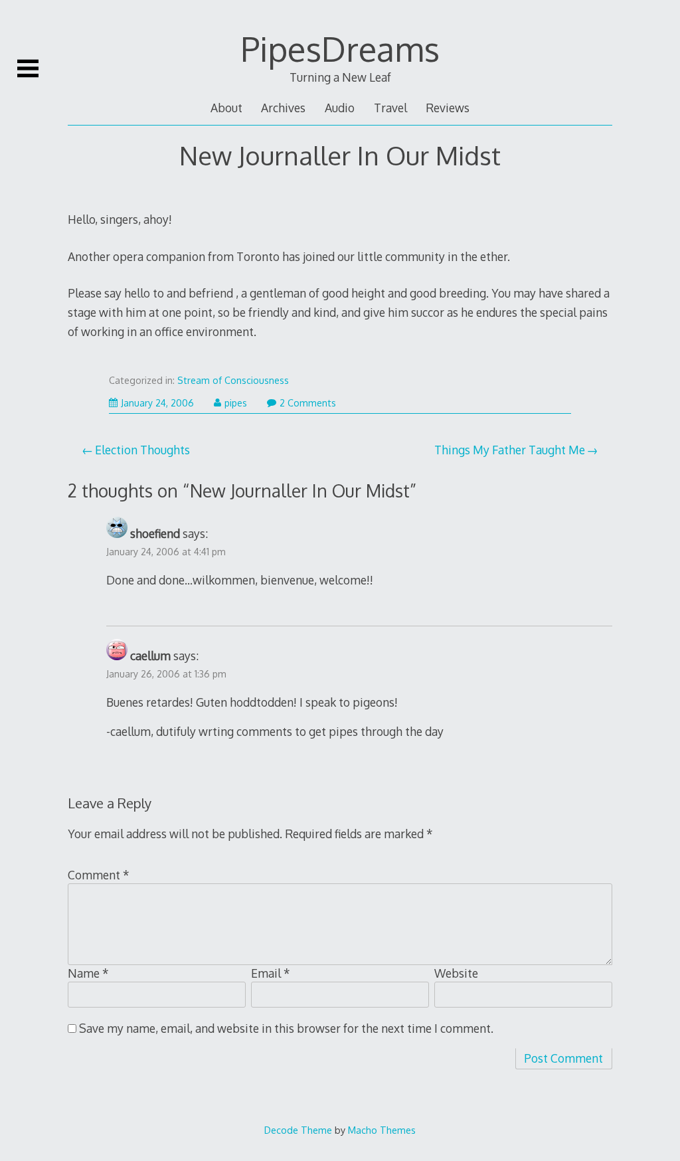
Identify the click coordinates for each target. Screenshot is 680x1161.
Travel (390, 107)
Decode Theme (298, 1130)
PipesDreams (340, 48)
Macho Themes (382, 1130)
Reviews (447, 107)
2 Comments (308, 402)
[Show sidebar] (28, 68)
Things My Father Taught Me (509, 449)
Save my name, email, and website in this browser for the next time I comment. (286, 1028)
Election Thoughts (142, 449)
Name (88, 973)
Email (270, 973)
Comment (98, 874)
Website (456, 973)
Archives (283, 107)
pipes (235, 402)
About (226, 107)
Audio (340, 107)
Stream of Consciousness (233, 380)
